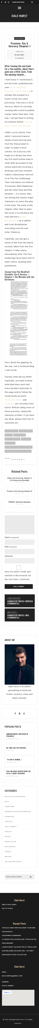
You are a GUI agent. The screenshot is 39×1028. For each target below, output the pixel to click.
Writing (8, 856)
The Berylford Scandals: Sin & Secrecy (18, 451)
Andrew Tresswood (25, 430)
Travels (8, 851)
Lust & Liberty (11, 826)
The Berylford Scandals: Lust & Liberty (18, 447)
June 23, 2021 (19, 482)
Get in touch (7, 908)
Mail (11, 547)
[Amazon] (6, 2)
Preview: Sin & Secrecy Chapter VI (19, 491)
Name (12, 537)
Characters (9, 806)
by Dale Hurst (19, 55)
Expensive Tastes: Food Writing (18, 811)
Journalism (9, 816)
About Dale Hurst (9, 904)
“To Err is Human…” (14, 759)
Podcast (8, 831)
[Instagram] (9, 2)
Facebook (9, 400)
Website (9, 556)
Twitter (18, 400)
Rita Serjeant (26, 439)
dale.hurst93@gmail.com (12, 976)
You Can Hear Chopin (13, 861)
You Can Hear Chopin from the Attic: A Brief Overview (18, 772)
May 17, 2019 (20, 493)
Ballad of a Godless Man (15, 796)
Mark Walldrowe (19, 435)
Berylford (8, 435)
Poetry (8, 836)
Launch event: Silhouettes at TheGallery (19, 947)
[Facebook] (2, 2)
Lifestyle (9, 821)
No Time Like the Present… (16, 748)
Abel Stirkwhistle (11, 430)
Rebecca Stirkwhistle (12, 439)
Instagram (10, 404)
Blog (7, 801)
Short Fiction (10, 841)
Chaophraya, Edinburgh (11, 935)
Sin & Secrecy (19, 38)
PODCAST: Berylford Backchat (19, 502)
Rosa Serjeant (10, 443)
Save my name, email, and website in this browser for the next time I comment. (18, 575)
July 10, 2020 (19, 504)
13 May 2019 (19, 51)
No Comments (19, 58)
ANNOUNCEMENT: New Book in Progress (17, 735)
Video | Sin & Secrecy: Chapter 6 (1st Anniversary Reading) (19, 479)
